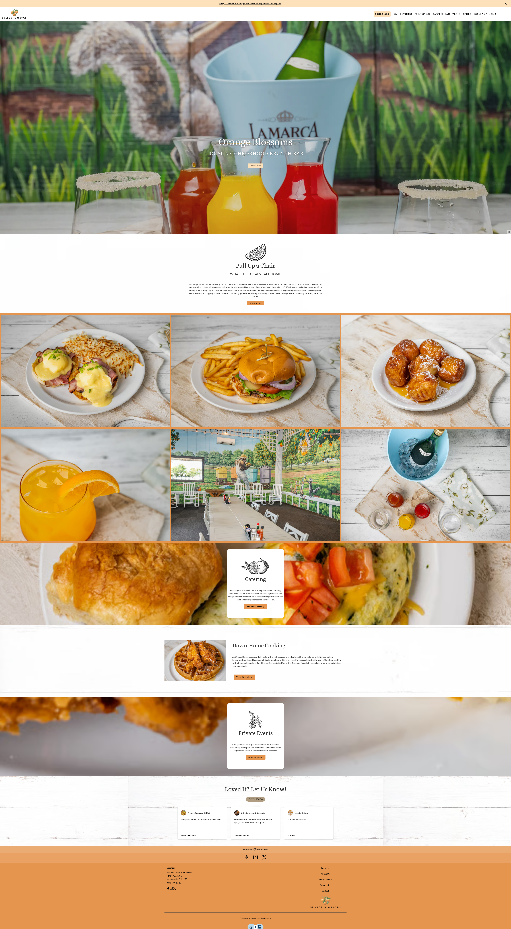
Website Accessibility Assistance (255, 918)
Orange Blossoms (325, 902)
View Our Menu (244, 677)
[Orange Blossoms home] (14, 14)
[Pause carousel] (509, 232)
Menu (394, 14)
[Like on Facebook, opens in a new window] (246, 857)
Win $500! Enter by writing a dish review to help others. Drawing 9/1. (250, 3)
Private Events (422, 14)
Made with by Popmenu (135, 849)
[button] (85, 371)
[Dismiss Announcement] (505, 3)
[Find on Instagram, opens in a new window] (255, 857)
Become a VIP (480, 14)
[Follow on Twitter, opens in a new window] (264, 857)
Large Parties (452, 14)
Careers (466, 14)
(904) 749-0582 (173, 883)
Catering (438, 14)
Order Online (382, 14)
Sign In (493, 14)
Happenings (406, 14)
